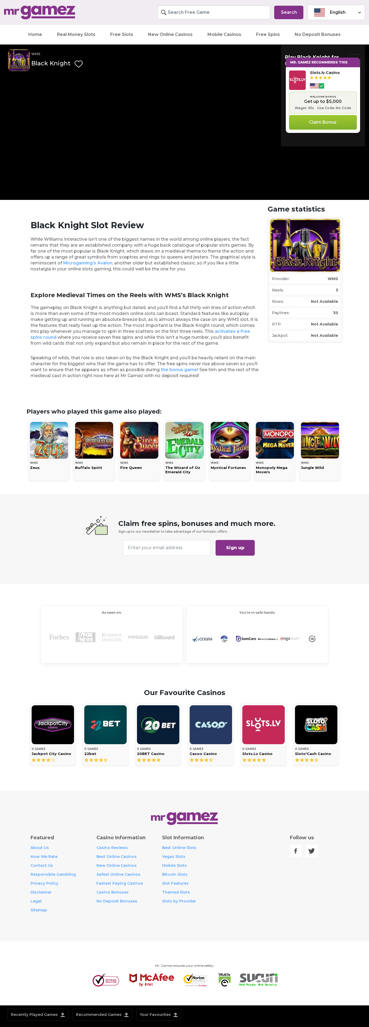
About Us (40, 847)
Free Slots (121, 34)
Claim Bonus (323, 122)
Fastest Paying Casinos (119, 883)
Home (35, 34)
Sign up (235, 547)
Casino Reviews (112, 847)
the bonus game (179, 369)
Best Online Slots (179, 847)
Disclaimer (41, 892)
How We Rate (44, 856)
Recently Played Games (35, 1014)
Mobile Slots (174, 865)
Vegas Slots (173, 856)
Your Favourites (156, 1014)
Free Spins (268, 34)
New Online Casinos (170, 34)
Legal (36, 901)
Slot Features (175, 883)
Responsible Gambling (53, 874)
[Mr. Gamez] (46, 12)
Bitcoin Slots (174, 874)
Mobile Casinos (224, 34)
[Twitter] (312, 851)
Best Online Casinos (116, 856)
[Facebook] (296, 851)
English (337, 12)
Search (289, 12)
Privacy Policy (44, 883)
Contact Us (42, 865)
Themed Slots (176, 892)
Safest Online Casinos (118, 874)
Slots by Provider (179, 901)
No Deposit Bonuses (318, 34)
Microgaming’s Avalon (87, 263)
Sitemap (39, 910)
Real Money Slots (76, 34)
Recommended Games (99, 1014)
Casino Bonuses (112, 892)
